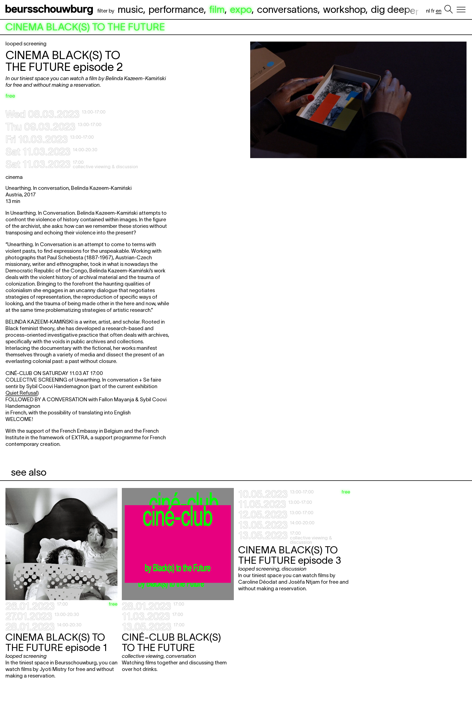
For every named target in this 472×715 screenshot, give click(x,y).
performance (176, 9)
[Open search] (448, 9)
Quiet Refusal (21, 393)
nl (428, 11)
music (130, 9)
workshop (344, 9)
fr (433, 11)
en (438, 11)
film (217, 9)
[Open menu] (461, 9)
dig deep (395, 9)
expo (241, 9)
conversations (287, 9)
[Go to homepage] (50, 9)
